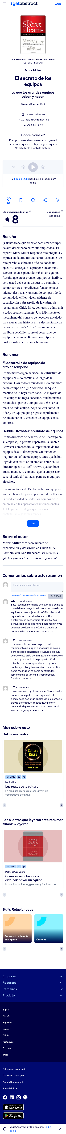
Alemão (6, 1016)
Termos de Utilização (13, 1075)
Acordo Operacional (13, 1082)
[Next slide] (61, 805)
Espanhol (7, 1022)
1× (13, 167)
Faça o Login (21, 178)
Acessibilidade (10, 1088)
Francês (7, 1048)
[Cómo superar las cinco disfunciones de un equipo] (33, 846)
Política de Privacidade (14, 1069)
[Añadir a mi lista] (33, 200)
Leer (32, 523)
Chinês (6, 1035)
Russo (6, 1029)
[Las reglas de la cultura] (33, 756)
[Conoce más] (29, 211)
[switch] (33, 167)
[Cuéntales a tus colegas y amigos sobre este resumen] (45, 200)
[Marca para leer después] (21, 200)
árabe (5, 1054)
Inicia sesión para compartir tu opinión (28, 595)
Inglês (6, 1009)
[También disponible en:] (57, 200)
